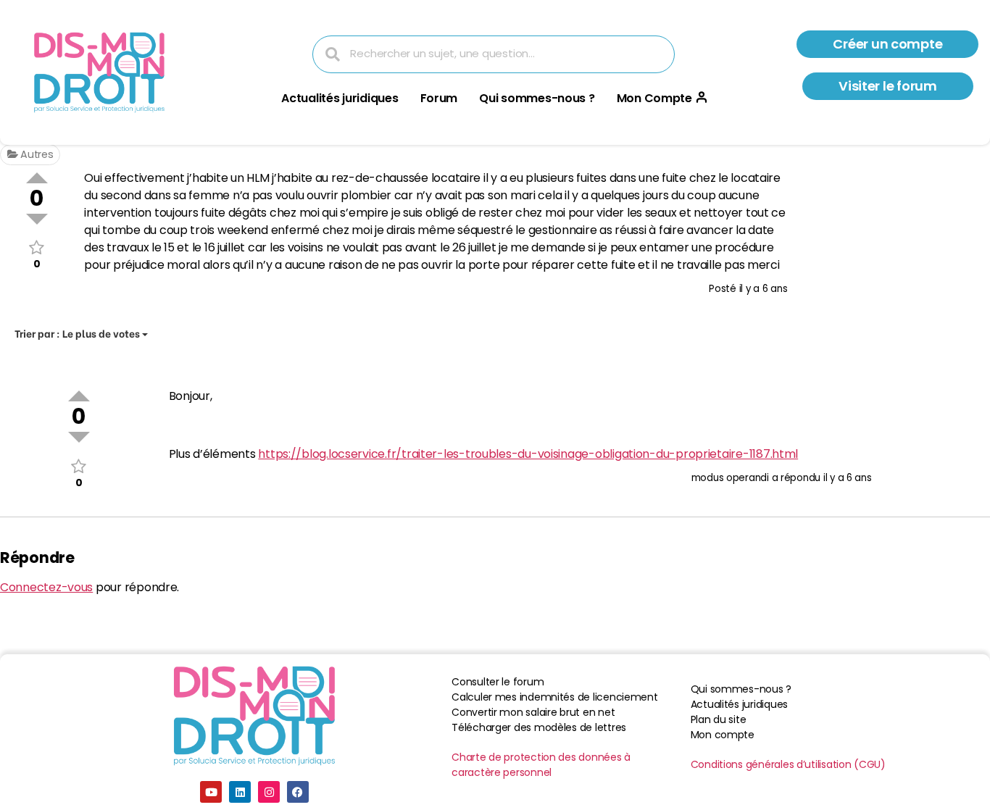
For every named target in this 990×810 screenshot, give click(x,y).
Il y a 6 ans (763, 289)
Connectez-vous (46, 587)
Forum (439, 98)
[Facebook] (298, 792)
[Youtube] (211, 792)
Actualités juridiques (339, 98)
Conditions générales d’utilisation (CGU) (788, 764)
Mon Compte (654, 98)
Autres (35, 154)
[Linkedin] (240, 792)
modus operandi (730, 478)
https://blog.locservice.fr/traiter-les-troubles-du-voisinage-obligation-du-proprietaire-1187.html (528, 454)
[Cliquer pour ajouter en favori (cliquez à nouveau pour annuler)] (36, 247)
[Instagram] (269, 792)
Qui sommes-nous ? (536, 98)
